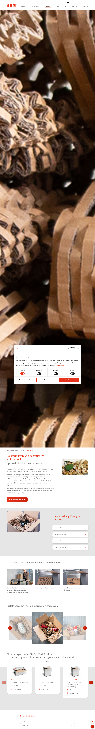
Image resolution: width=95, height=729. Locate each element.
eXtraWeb (85, 3)
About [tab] (69, 353)
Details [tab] (47, 353)
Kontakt (80, 3)
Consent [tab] (25, 353)
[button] (65, 3)
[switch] (39, 373)
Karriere (74, 3)
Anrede (23, 721)
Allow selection (47, 379)
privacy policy (60, 365)
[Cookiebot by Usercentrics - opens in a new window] (68, 348)
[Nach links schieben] (10, 628)
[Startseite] (12, 5)
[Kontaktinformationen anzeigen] (92, 726)
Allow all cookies (68, 379)
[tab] (46, 661)
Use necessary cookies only (26, 379)
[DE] (68, 2)
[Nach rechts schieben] (85, 628)
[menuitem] (23, 6)
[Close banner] (78, 348)
